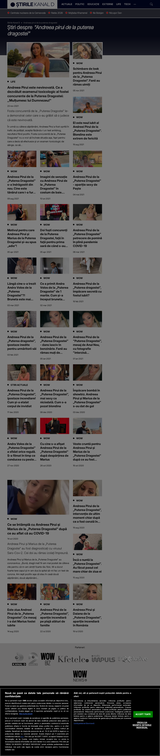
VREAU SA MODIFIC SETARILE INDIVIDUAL (142, 725)
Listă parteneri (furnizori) (84, 723)
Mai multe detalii (25, 714)
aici (22, 736)
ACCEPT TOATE (143, 714)
